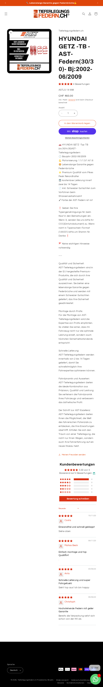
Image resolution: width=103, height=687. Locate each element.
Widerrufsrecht (62, 680)
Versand (71, 100)
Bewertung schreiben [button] (78, 499)
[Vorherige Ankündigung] (5, 3)
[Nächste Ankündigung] (98, 3)
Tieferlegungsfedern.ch (27, 680)
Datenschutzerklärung (80, 680)
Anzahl (62, 108)
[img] (66, 516)
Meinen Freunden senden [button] (74, 455)
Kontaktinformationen (75, 683)
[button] (6, 14)
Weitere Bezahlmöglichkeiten (77, 138)
